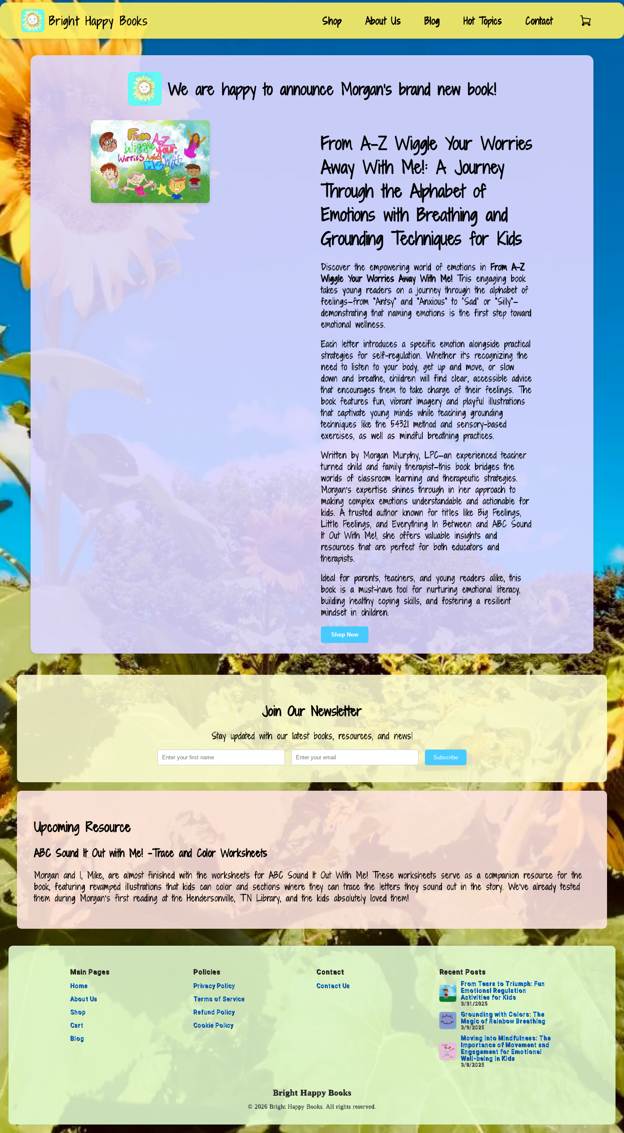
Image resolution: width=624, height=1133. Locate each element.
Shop (332, 20)
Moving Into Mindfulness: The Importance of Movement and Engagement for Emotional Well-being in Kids (506, 1048)
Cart (76, 1025)
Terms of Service (219, 998)
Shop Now (344, 634)
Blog (432, 20)
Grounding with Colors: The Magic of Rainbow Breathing (503, 1017)
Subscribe (445, 757)
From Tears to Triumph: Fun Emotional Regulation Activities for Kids (503, 990)
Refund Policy (214, 1012)
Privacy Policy (214, 985)
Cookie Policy (213, 1025)
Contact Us (333, 985)
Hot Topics (483, 20)
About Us (383, 20)
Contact (539, 20)
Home (78, 985)
